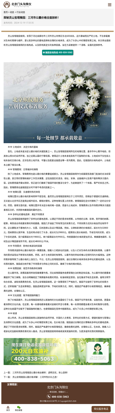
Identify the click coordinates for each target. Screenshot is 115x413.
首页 (6, 12)
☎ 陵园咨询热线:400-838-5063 (57, 52)
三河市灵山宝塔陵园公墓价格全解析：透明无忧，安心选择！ (40, 372)
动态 (12, 12)
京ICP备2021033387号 (48, 401)
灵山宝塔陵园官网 (16, 36)
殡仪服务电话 (101, 408)
